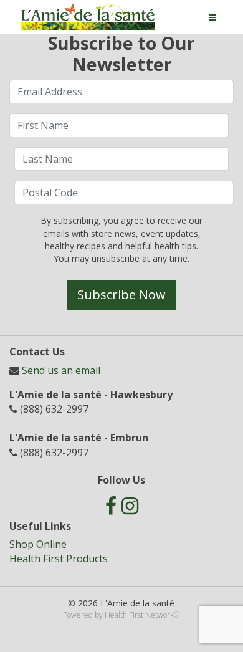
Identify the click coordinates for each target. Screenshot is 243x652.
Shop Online (38, 544)
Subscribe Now (121, 294)
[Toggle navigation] (212, 17)
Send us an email (61, 370)
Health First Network (139, 615)
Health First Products (58, 558)
